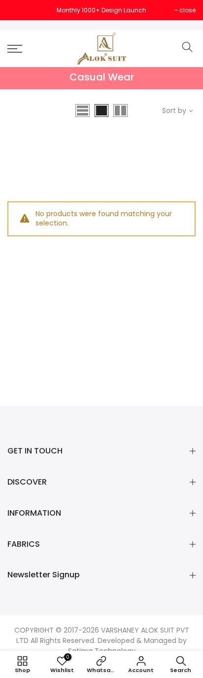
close (20, 10)
